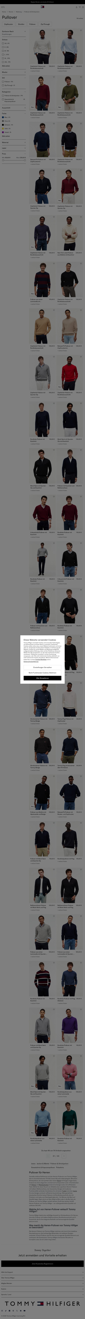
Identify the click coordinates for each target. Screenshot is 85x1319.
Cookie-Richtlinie (40, 659)
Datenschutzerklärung (31, 661)
